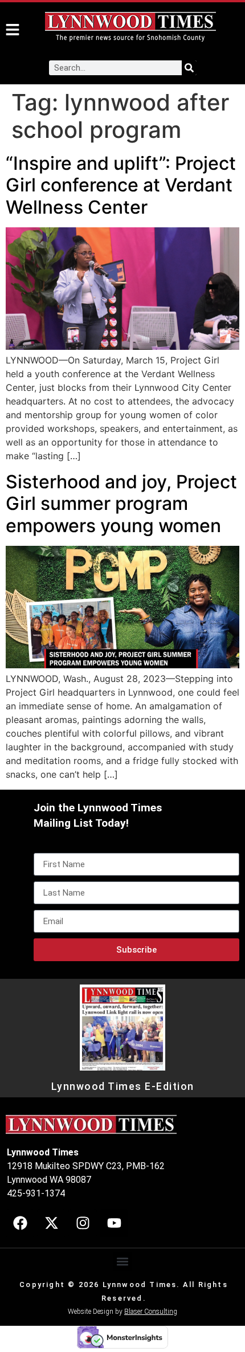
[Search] (189, 67)
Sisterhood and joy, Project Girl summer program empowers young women (121, 504)
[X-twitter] (51, 1223)
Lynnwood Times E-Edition (122, 1086)
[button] (122, 1261)
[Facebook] (20, 1223)
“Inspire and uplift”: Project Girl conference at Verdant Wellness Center (121, 185)
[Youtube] (114, 1223)
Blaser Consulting (150, 1312)
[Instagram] (82, 1223)
